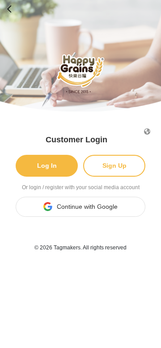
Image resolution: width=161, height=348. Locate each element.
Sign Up (114, 165)
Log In (47, 165)
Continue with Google (87, 206)
